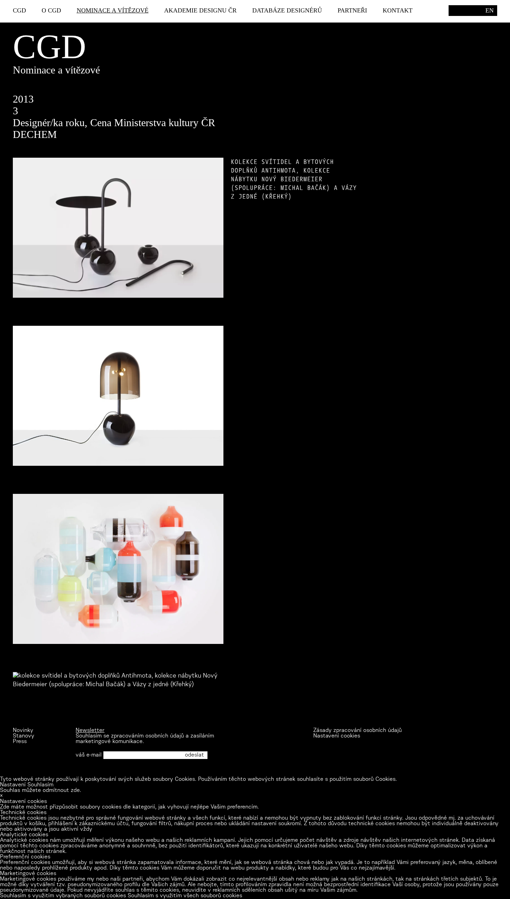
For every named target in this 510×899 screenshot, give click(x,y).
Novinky (23, 730)
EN (489, 10)
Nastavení (13, 785)
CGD (19, 10)
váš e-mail (89, 755)
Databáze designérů (287, 10)
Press (20, 741)
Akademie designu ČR (200, 10)
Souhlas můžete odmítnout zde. (40, 790)
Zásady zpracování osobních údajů (357, 730)
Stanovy (23, 736)
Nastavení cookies (336, 736)
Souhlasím (40, 785)
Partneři (352, 10)
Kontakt (398, 10)
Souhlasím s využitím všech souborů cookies (185, 896)
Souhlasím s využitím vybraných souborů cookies (63, 896)
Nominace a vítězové (112, 10)
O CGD (51, 10)
